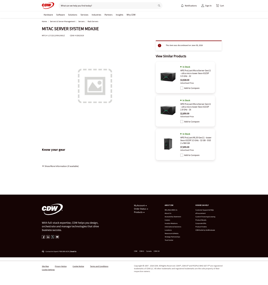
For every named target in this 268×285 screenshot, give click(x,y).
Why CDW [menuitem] (131, 14)
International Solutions (173, 227)
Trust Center (169, 240)
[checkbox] (181, 88)
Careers (167, 220)
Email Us (73, 251)
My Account (139, 205)
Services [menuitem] (84, 14)
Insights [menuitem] (119, 14)
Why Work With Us (171, 210)
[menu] (188, 5)
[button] (220, 5)
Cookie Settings (48, 269)
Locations (168, 230)
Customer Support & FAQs (204, 210)
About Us (168, 213)
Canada (149, 251)
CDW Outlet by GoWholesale (205, 230)
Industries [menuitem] (96, 14)
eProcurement (200, 213)
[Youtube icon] (57, 237)
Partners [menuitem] (109, 14)
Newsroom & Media (171, 233)
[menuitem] (182, 5)
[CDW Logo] (48, 5)
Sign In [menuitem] (208, 5)
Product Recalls (200, 220)
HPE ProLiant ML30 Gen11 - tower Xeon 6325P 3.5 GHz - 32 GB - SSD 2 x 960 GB (195, 140)
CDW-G (141, 251)
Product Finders (201, 227)
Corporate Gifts (200, 223)
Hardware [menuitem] (48, 14)
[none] (48, 14)
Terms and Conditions (99, 266)
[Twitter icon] (52, 237)
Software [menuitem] (60, 14)
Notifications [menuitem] (191, 5)
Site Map (45, 266)
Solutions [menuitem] (72, 14)
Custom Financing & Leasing (205, 217)
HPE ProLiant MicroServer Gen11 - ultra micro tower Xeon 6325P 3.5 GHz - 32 (195, 73)
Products (138, 212)
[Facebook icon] (43, 237)
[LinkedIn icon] (48, 237)
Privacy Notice (61, 266)
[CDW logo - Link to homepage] (48, 5)
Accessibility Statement (173, 217)
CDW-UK (157, 251)
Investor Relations (171, 223)
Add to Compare (191, 88)
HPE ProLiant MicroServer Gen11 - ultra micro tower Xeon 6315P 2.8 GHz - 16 (195, 107)
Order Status (140, 208)
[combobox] (106, 5)
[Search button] (159, 5)
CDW (135, 251)
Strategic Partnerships (172, 237)
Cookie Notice (78, 266)
